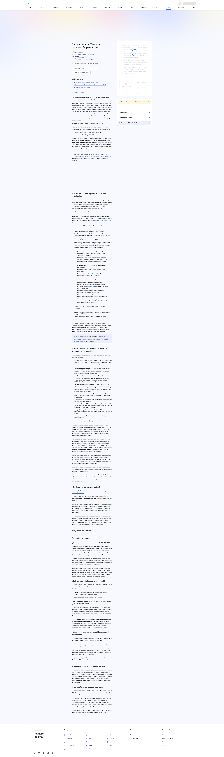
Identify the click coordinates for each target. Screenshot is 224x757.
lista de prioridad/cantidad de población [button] (101, 156)
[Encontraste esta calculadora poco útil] (79, 68)
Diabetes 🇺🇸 (95, 273)
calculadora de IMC (92, 286)
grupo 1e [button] (92, 245)
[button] (134, 102)
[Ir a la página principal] (36, 3)
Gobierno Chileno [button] (103, 712)
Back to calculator (76, 319)
